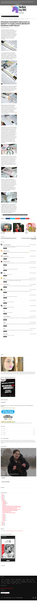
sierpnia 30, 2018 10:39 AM (33, 322)
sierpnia (3, 505)
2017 (2, 521)
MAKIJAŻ (6, 18)
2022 (2, 495)
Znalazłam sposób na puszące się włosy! (8, 512)
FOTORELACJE (16, 580)
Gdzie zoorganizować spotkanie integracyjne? (9, 510)
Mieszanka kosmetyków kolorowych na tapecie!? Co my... (11, 507)
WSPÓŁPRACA (27, 18)
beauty (4, 278)
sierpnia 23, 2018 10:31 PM (33, 278)
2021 (2, 496)
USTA (2, 583)
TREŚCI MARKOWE (22, 18)
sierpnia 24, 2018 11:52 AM (33, 289)
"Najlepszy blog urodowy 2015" (10, 530)
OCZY (33, 580)
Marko (4, 300)
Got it (21, 4)
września (4, 504)
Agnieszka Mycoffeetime (7, 244)
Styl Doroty (5, 305)
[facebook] (33, 598)
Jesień (14, 232)
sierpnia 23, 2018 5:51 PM (33, 261)
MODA (30, 580)
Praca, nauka (3, 232)
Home (1, 18)
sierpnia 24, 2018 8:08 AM (33, 284)
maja (3, 516)
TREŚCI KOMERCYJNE (16, 18)
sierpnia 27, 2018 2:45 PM (33, 305)
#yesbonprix (28, 579)
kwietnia (4, 517)
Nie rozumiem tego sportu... (7, 511)
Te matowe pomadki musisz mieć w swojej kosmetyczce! (11, 506)
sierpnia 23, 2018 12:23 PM (33, 244)
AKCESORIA (32, 579)
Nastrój (26, 232)
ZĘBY (20, 583)
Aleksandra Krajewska (6, 261)
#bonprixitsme (13, 579)
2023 (2, 494)
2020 (2, 497)
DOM (12, 580)
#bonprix (2, 579)
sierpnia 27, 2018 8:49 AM (33, 300)
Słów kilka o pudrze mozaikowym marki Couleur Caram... (11, 509)
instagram (19, 432)
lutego (3, 519)
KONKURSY (23, 580)
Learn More (17, 4)
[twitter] (35, 598)
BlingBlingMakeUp (6, 256)
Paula (4, 328)
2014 (2, 525)
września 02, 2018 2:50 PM (33, 328)
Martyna (4, 322)
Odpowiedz (5, 248)
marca (3, 518)
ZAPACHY (13, 583)
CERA (3, 18)
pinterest (19, 434)
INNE (20, 580)
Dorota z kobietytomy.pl (6, 316)
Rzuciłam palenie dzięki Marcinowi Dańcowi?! (9, 508)
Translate (7, 593)
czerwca (3, 515)
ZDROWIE (17, 583)
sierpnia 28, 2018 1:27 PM (33, 316)
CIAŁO (5, 580)
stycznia (3, 520)
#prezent (24, 579)
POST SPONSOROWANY (11, 18)
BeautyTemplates (8, 597)
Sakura (4, 289)
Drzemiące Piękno (6, 284)
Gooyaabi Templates (19, 597)
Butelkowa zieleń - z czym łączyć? (7, 588)
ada (3, 267)
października (4, 503)
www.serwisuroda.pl (20, 530)
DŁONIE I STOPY (9, 580)
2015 (2, 524)
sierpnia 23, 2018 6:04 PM (33, 267)
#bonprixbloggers (7, 579)
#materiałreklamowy (18, 579)
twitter (19, 430)
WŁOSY (5, 583)
